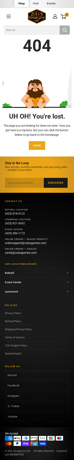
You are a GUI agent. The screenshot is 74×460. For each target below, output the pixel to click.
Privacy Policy (13, 313)
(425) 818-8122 (15, 213)
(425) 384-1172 (15, 233)
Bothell (9, 272)
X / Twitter (13, 406)
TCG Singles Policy (16, 345)
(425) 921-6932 (15, 223)
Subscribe (56, 182)
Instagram (13, 395)
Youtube (12, 416)
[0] (63, 16)
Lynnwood (11, 291)
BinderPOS (17, 454)
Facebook (13, 385)
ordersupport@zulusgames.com (25, 243)
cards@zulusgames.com (21, 252)
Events (51, 3)
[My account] (55, 16)
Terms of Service (15, 337)
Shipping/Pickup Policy (18, 329)
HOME (37, 145)
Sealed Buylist (13, 353)
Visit (36, 3)
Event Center (13, 282)
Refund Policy (13, 321)
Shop (21, 3)
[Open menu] (9, 16)
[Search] (65, 30)
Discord (12, 375)
